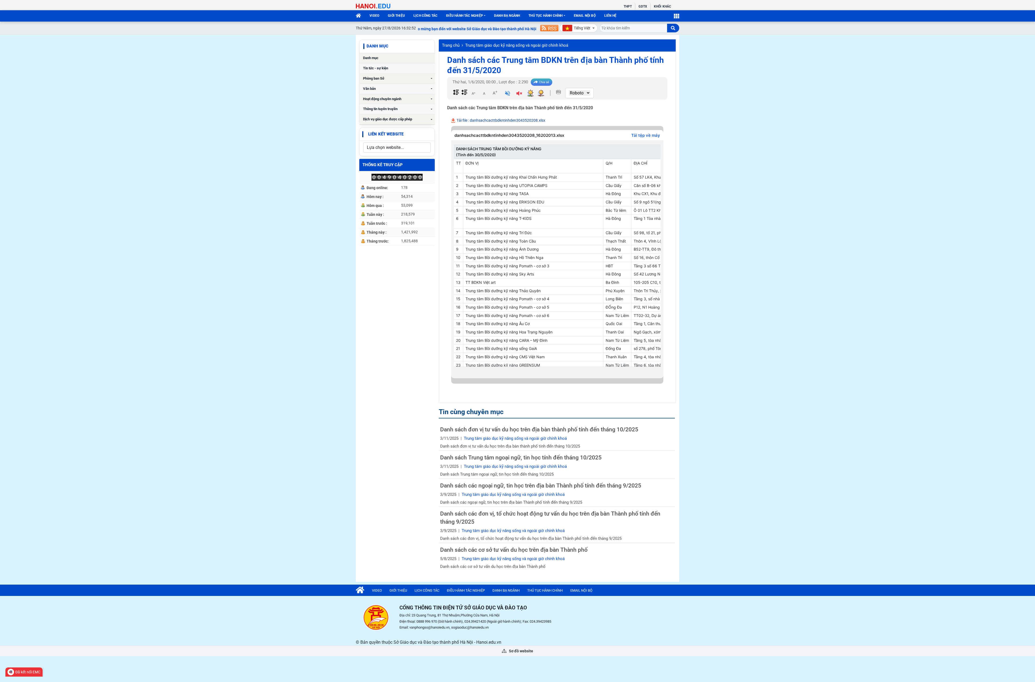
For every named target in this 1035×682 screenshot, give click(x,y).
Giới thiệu (396, 16)
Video (374, 16)
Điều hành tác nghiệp (464, 16)
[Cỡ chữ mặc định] (484, 93)
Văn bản (369, 89)
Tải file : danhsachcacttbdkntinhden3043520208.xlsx (500, 120)
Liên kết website (385, 134)
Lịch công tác (425, 16)
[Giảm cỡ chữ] (473, 93)
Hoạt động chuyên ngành (382, 99)
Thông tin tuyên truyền (380, 109)
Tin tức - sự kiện (375, 68)
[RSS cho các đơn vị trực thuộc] (549, 28)
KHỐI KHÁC (662, 6)
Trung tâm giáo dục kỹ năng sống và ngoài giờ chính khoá (516, 45)
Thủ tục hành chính (546, 16)
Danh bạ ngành (507, 16)
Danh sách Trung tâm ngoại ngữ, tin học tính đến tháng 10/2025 (521, 457)
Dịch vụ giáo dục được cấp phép (387, 119)
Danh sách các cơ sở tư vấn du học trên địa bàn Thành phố (514, 550)
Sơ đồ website (520, 651)
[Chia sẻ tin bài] (541, 82)
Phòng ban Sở (373, 78)
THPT (628, 6)
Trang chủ (451, 45)
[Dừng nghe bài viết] (519, 94)
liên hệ (610, 16)
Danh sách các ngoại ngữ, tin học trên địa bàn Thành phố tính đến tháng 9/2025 (540, 485)
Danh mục (370, 58)
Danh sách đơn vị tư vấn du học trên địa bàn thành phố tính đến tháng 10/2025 (539, 429)
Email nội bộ (585, 16)
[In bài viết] (558, 92)
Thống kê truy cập (383, 164)
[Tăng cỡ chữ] (495, 93)
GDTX (643, 6)
